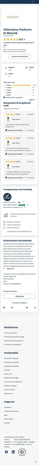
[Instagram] (35, 307)
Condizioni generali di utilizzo (14, 437)
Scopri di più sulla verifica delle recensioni (19, 231)
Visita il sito (19, 296)
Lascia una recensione (19, 56)
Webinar (7, 423)
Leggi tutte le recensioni (11, 109)
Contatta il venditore (19, 303)
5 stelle (8, 85)
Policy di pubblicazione (22, 439)
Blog (5, 415)
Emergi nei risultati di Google (14, 337)
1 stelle (8, 95)
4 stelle (8, 88)
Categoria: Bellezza (10, 291)
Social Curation (9, 390)
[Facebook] (4, 307)
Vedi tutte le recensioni (14, 97)
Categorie (7, 407)
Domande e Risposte (11, 366)
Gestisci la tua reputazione (13, 341)
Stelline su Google (10, 386)
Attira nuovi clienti (10, 333)
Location (7, 370)
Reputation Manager (11, 378)
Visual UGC (8, 374)
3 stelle (8, 90)
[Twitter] (12, 307)
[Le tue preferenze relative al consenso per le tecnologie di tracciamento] (36, 462)
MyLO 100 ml (16, 119)
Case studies (8, 419)
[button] (19, 215)
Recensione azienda (11, 358)
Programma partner (11, 411)
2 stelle (8, 93)
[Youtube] (27, 307)
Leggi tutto (10, 269)
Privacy (6, 439)
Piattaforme (8, 394)
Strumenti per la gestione (13, 382)
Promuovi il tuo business (12, 345)
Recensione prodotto (11, 362)
